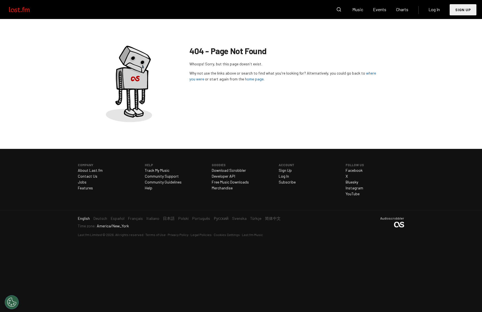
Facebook (354, 170)
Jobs (82, 182)
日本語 (169, 218)
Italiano (152, 218)
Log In (434, 9)
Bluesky (352, 182)
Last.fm (25, 9)
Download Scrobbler (229, 170)
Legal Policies (201, 235)
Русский (221, 218)
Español (117, 218)
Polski (183, 218)
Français (135, 218)
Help (148, 187)
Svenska (239, 218)
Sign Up (463, 9)
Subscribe (287, 182)
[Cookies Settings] (12, 302)
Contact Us (87, 176)
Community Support (162, 176)
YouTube (353, 193)
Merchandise (222, 187)
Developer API (223, 176)
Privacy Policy (178, 235)
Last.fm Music (252, 235)
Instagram (354, 187)
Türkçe (255, 218)
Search (338, 9)
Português (201, 218)
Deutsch (100, 218)
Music (357, 9)
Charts (402, 9)
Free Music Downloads (230, 182)
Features (85, 187)
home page (254, 79)
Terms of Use (155, 235)
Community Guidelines (163, 182)
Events (379, 9)
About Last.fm (90, 170)
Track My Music (157, 170)
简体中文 (273, 218)
